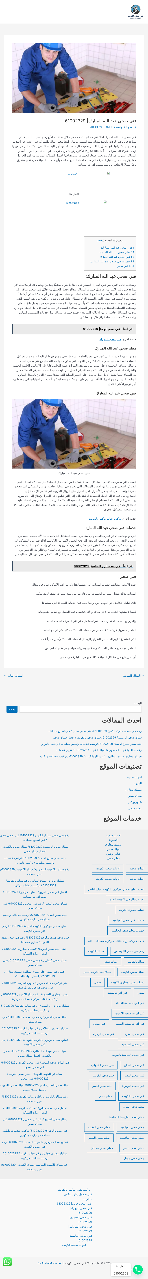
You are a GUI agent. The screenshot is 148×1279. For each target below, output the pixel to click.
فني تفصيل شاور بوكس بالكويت (78, 1197)
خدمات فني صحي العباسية (128, 920)
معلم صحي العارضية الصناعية (126, 1117)
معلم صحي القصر (99, 1137)
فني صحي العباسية (133, 1044)
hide (100, 240)
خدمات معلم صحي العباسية (127, 930)
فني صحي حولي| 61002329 (74, 1203)
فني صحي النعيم (102, 1086)
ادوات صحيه (134, 777)
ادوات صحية (137, 868)
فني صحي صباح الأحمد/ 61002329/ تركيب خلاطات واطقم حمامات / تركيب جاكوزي (91, 744)
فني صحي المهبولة (133, 1086)
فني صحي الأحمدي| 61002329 (80, 1220)
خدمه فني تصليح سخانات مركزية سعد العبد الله (116, 941)
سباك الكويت (96, 951)
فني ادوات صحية (117, 992)
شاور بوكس (135, 802)
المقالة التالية (13, 675)
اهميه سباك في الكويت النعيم (127, 899)
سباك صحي (135, 796)
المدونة (130, 127)
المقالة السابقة (133, 675)
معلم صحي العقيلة (99, 1127)
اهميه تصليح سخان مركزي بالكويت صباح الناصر (116, 889)
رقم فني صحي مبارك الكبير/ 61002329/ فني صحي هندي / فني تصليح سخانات (95, 731)
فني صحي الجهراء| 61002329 (81, 1211)
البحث (138, 703)
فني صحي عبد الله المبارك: (117, 247)
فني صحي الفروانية (102, 1065)
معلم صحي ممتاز (134, 1158)
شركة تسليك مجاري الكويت (127, 982)
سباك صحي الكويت (132, 972)
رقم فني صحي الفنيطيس (129, 951)
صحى (97, 982)
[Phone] (138, 1270)
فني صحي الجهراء (110, 339)
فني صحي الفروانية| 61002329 (80, 1229)
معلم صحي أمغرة (133, 1106)
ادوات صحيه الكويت (107, 878)
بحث (12, 709)
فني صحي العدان (134, 1065)
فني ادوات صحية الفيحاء (130, 1003)
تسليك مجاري (133, 789)
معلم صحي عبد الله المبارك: (116, 252)
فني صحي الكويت (103, 1075)
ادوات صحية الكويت (107, 868)
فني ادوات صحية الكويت (129, 1013)
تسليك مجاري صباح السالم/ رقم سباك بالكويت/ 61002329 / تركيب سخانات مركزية (91, 756)
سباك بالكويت (136, 961)
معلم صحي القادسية (132, 1137)
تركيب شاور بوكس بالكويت (105, 518)
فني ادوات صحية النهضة (130, 1023)
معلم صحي (135, 808)
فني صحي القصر (134, 1075)
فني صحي (99, 1023)
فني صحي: (125, 266)
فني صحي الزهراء (103, 1034)
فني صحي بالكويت (133, 1096)
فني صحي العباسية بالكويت (128, 1055)
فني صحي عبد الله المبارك (117, 256)
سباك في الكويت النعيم (97, 972)
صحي (141, 992)
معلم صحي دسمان (102, 1148)
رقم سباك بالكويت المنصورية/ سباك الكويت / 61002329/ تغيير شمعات (99, 750)
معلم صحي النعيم (133, 1148)
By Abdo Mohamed (50, 1263)
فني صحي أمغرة (134, 1034)
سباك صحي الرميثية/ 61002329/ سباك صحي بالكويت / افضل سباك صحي (97, 737)
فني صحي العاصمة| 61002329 (80, 1238)
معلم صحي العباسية (132, 1127)
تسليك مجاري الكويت (131, 910)
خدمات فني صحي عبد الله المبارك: (112, 261)
